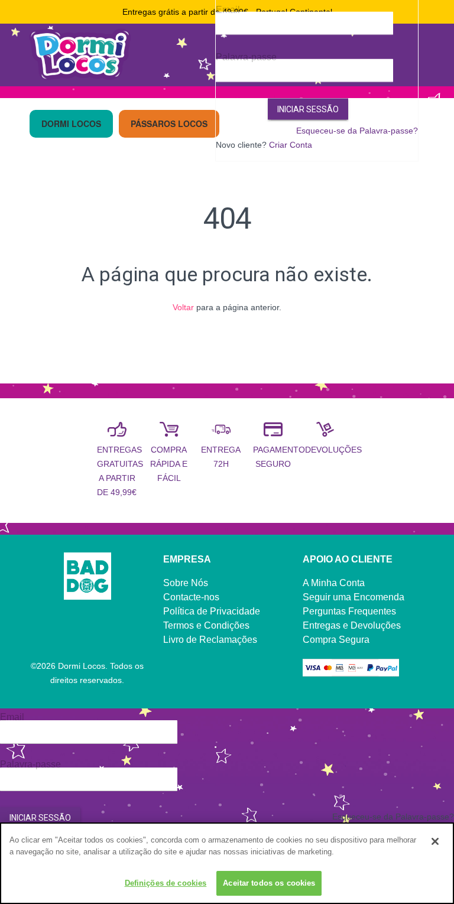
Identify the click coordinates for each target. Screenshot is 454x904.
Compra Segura (336, 640)
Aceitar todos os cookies (269, 883)
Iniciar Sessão (308, 108)
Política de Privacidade (211, 611)
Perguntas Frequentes (349, 611)
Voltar (183, 307)
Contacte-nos (191, 597)
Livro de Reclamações (210, 640)
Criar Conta (290, 144)
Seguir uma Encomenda (353, 597)
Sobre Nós (185, 583)
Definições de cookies (166, 883)
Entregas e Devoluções (352, 625)
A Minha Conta (334, 583)
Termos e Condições (206, 625)
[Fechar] (435, 841)
